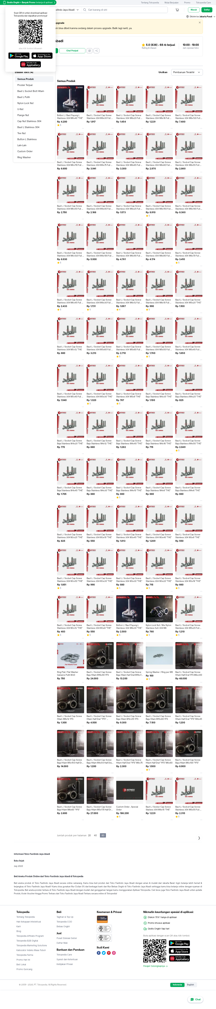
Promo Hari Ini (23, 959)
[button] (201, 16)
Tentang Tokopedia (150, 2)
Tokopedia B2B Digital (27, 940)
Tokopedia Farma (24, 955)
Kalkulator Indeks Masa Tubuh (31, 950)
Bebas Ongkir (63, 926)
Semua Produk (25, 79)
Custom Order (25, 151)
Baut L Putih (23, 97)
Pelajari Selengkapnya (154, 966)
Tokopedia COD (64, 921)
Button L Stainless (27, 139)
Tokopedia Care (203, 2)
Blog (18, 931)
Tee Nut (21, 133)
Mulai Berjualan (172, 2)
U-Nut (20, 109)
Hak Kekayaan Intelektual (28, 921)
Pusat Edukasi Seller (67, 938)
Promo (187, 2)
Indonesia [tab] (177, 984)
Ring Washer (24, 157)
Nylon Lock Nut (25, 103)
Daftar (207, 10)
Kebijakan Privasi (65, 964)
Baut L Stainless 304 (28, 127)
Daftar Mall (62, 943)
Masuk (194, 10)
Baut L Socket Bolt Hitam (30, 91)
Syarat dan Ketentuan (67, 959)
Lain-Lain (21, 145)
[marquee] (108, 26)
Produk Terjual (25, 85)
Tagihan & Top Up (65, 917)
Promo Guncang (24, 969)
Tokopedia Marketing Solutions (31, 945)
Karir (18, 926)
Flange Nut (23, 115)
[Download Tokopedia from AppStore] (179, 951)
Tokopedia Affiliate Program (30, 936)
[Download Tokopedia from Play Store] (179, 943)
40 (95, 835)
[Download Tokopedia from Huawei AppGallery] (179, 958)
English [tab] (190, 984)
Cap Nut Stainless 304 (29, 121)
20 (89, 835)
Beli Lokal (21, 964)
